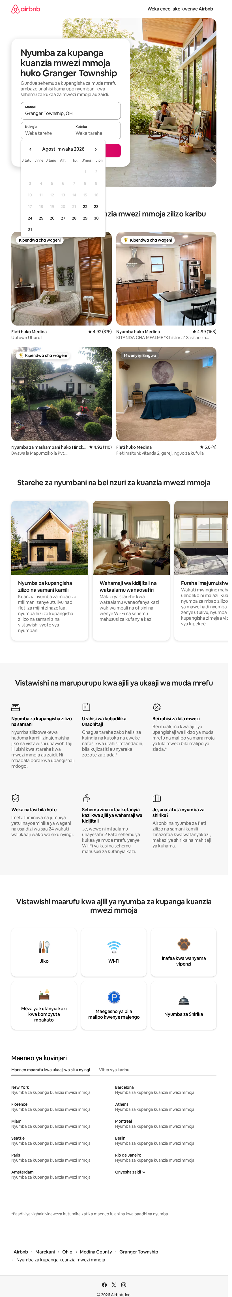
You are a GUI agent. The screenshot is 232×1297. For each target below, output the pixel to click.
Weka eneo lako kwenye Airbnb (180, 9)
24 (30, 218)
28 (74, 218)
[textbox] (45, 133)
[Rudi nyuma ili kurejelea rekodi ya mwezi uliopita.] (30, 149)
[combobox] (70, 113)
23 (96, 206)
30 (96, 218)
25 (41, 218)
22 (85, 206)
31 (30, 229)
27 (63, 218)
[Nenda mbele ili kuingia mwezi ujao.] (95, 149)
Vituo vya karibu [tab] (114, 1069)
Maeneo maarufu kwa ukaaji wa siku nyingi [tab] (50, 1069)
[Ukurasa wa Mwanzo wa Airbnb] (25, 9)
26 (52, 218)
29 (85, 218)
